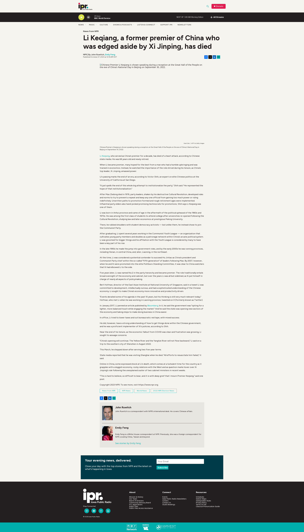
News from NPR (91, 31)
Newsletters (184, 25)
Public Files (133, 506)
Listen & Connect (146, 25)
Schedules (200, 497)
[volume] (88, 17)
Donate (219, 6)
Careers (165, 501)
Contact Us (166, 502)
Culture (104, 25)
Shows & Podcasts (122, 25)
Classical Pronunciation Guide (208, 506)
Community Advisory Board (140, 502)
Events (165, 497)
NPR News (126, 391)
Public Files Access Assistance (141, 508)
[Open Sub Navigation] (86, 25)
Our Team (133, 499)
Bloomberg (152, 305)
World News (142, 391)
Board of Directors (136, 501)
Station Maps (201, 499)
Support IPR (166, 25)
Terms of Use (201, 504)
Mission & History (136, 497)
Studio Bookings (168, 504)
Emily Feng (110, 54)
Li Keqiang (105, 156)
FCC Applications (135, 504)
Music (92, 25)
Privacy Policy (201, 502)
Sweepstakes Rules (203, 501)
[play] (81, 17)
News (81, 25)
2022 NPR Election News (163, 391)
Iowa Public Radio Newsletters (174, 499)
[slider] (92, 17)
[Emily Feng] (107, 433)
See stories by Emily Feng (128, 443)
